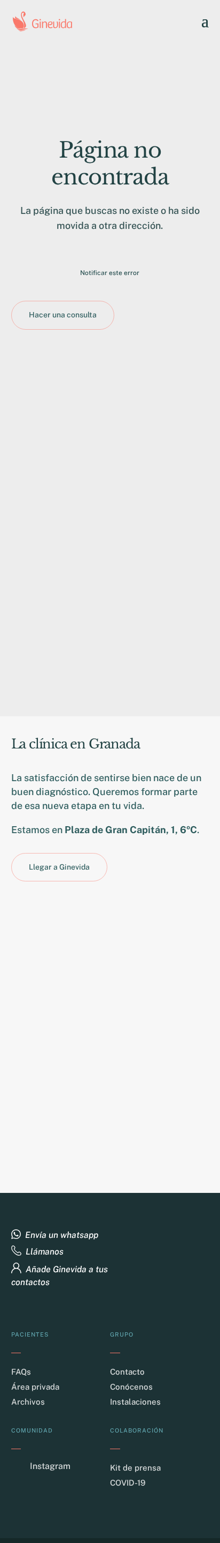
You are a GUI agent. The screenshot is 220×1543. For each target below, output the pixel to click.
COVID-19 (128, 1482)
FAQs (21, 1371)
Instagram (50, 1466)
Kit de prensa (135, 1467)
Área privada (35, 1386)
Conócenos (131, 1386)
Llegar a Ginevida (59, 867)
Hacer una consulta (63, 314)
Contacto (127, 1371)
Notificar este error (109, 273)
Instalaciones (135, 1401)
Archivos (28, 1401)
